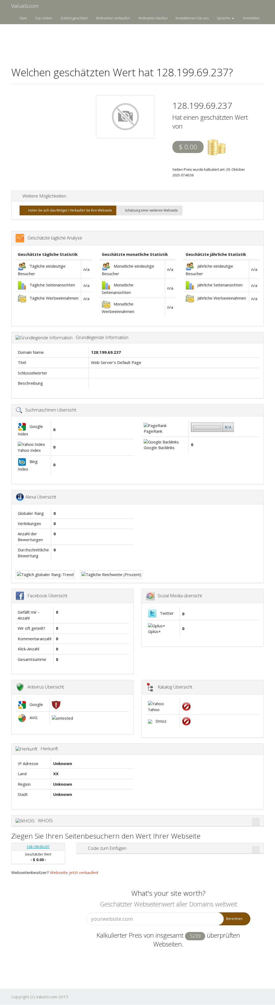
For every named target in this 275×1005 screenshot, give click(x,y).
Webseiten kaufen (153, 18)
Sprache (224, 18)
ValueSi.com (25, 5)
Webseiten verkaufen (113, 18)
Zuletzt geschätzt (74, 18)
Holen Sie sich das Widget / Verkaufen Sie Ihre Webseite (69, 210)
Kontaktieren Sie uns (192, 18)
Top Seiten (43, 18)
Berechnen (234, 918)
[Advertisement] (137, 42)
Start (23, 18)
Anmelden (251, 18)
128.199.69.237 (38, 846)
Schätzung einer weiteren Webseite (150, 210)
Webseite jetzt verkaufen (73, 872)
